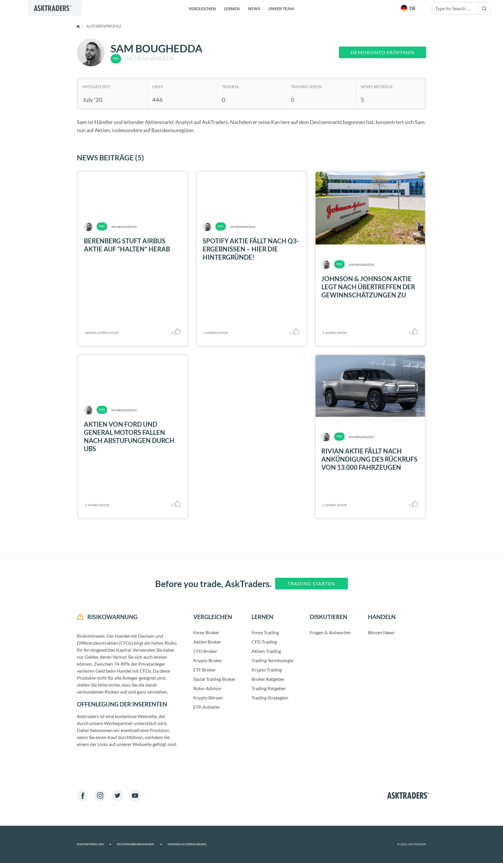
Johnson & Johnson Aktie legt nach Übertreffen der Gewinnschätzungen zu (368, 287)
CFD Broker (205, 651)
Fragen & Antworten (330, 632)
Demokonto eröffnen (383, 52)
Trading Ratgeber (269, 688)
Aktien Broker (207, 641)
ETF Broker (204, 669)
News (254, 8)
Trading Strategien (270, 697)
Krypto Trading (267, 669)
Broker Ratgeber (268, 679)
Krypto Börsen (208, 697)
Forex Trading (265, 632)
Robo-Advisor (207, 688)
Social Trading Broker (214, 679)
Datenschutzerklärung (187, 844)
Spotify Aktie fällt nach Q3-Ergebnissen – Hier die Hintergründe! (251, 249)
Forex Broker (206, 632)
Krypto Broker (207, 660)
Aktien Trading (266, 651)
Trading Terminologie (272, 660)
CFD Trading (264, 641)
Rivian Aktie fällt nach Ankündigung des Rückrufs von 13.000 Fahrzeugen (369, 459)
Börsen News (381, 632)
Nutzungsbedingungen (139, 844)
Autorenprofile (104, 26)
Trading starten (311, 583)
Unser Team (281, 8)
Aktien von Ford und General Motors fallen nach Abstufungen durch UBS (129, 436)
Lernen (232, 8)
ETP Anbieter (206, 707)
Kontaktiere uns (94, 844)
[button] (408, 8)
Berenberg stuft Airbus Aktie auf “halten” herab (127, 245)
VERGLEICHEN (202, 8)
